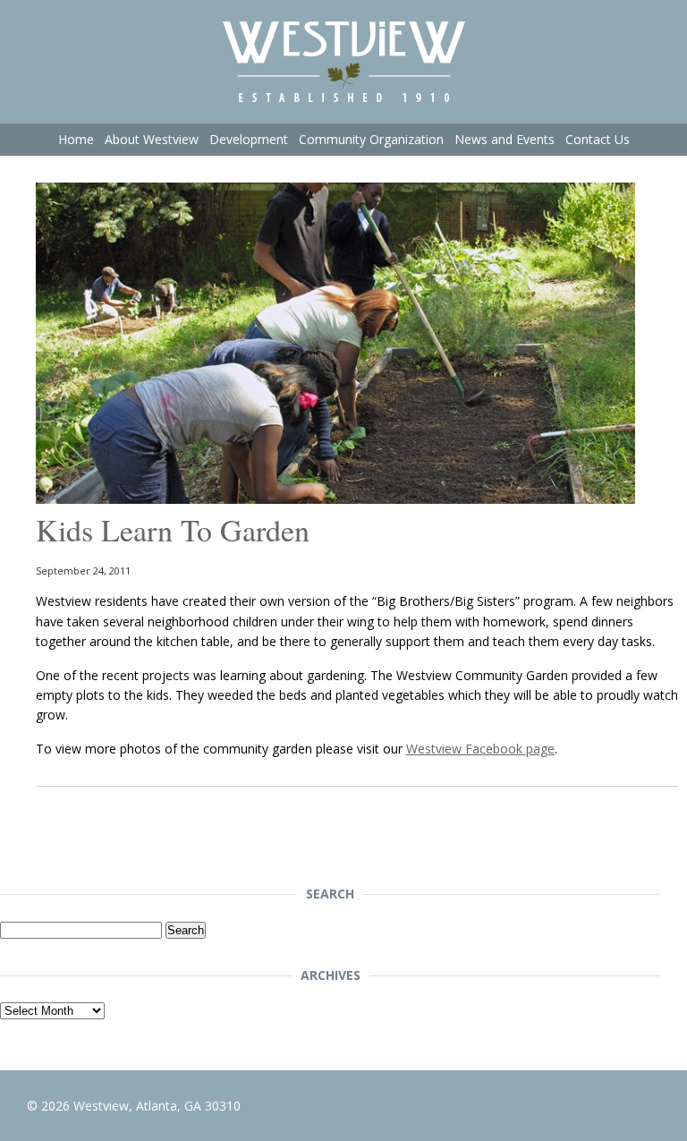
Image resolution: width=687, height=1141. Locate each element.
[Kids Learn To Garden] (335, 498)
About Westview (152, 139)
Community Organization (371, 139)
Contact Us (597, 139)
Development (248, 139)
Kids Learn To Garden (173, 529)
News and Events (504, 139)
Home (76, 139)
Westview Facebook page (480, 748)
